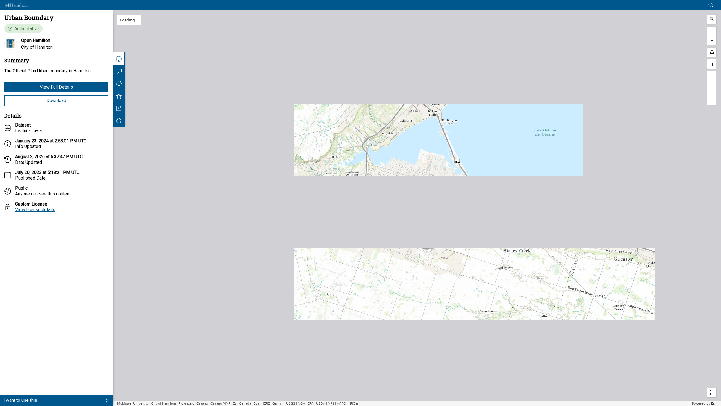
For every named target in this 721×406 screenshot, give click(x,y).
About (119, 58)
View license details (35, 209)
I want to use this (20, 400)
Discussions (119, 71)
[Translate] (119, 120)
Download (56, 100)
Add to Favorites (119, 96)
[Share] (119, 108)
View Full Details (56, 87)
